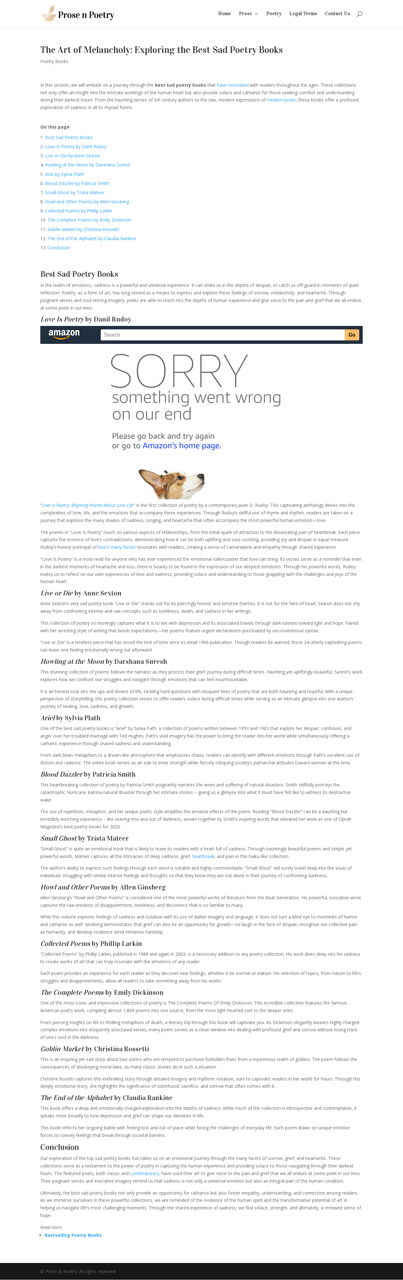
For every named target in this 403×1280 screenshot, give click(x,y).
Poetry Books (54, 61)
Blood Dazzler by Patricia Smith (77, 183)
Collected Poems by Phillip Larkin (78, 211)
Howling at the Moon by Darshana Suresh (87, 165)
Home (224, 13)
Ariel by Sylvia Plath (64, 174)
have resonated (233, 85)
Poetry (273, 13)
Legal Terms (303, 13)
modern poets (281, 100)
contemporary (144, 1173)
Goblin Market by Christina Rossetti (83, 229)
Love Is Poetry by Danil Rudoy (75, 146)
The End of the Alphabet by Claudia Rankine (92, 238)
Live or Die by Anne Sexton (72, 156)
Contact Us (337, 13)
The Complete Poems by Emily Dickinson (89, 220)
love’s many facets (117, 547)
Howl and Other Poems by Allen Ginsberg (87, 202)
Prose (245, 13)
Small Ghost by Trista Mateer (75, 192)
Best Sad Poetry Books (69, 137)
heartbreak (203, 856)
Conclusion (59, 248)
